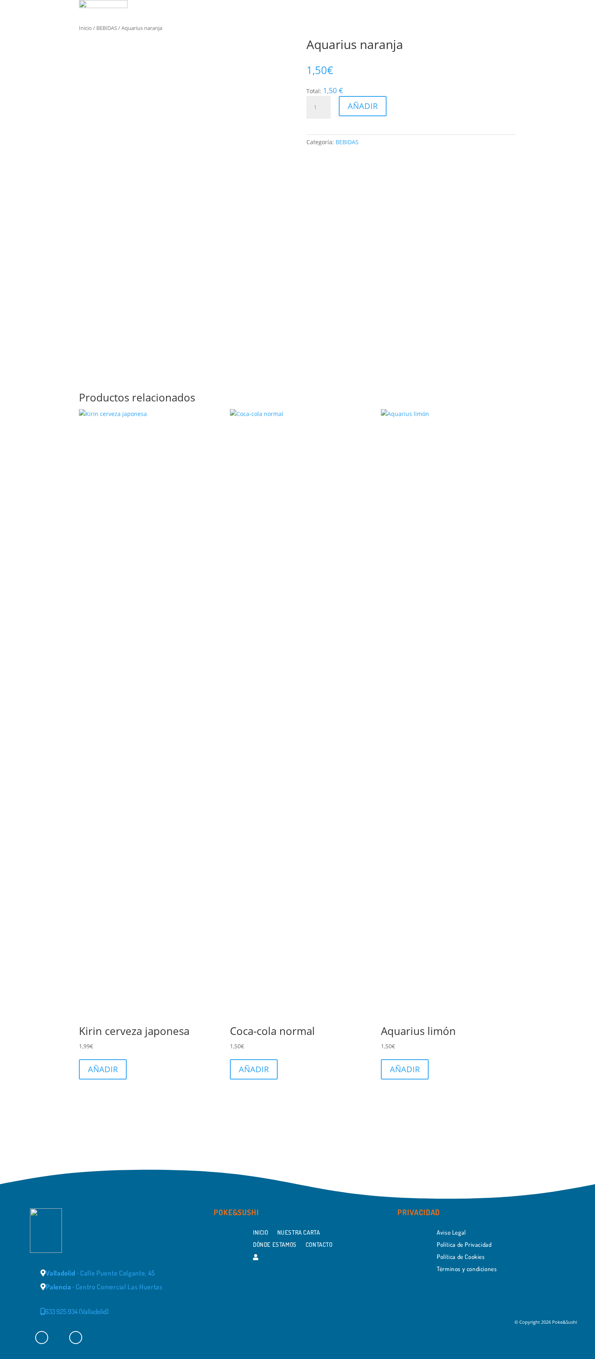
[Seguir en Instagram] (75, 1337)
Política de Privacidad (464, 1244)
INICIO (308, 33)
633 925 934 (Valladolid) (76, 1311)
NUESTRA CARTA (357, 33)
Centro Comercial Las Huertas (104, 1286)
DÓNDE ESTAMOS (424, 33)
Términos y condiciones (467, 1268)
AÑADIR (363, 105)
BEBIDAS (347, 142)
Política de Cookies (460, 1256)
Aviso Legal (451, 1232)
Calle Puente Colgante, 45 (100, 1273)
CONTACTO (480, 33)
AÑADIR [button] (103, 1069)
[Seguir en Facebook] (41, 1337)
